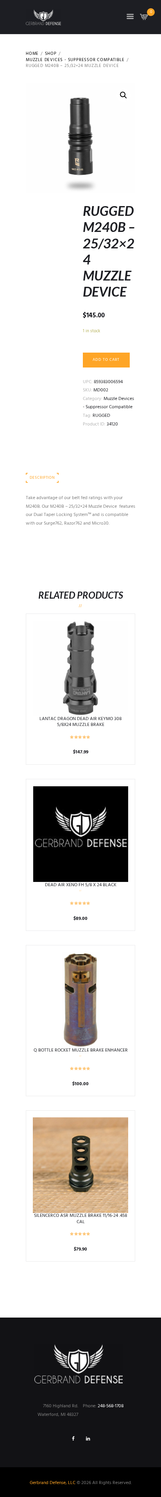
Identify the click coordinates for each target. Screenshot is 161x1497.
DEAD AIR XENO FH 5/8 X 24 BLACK (80, 885)
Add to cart (106, 360)
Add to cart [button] (80, 667)
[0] (144, 19)
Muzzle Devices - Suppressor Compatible (75, 60)
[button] (123, 95)
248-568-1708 (110, 1406)
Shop (51, 54)
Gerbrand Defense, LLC (52, 1483)
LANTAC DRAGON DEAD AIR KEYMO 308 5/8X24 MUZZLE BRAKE (80, 722)
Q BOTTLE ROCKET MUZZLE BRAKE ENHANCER (81, 1050)
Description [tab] (42, 478)
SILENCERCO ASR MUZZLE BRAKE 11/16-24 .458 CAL (80, 1219)
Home (32, 54)
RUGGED (101, 416)
